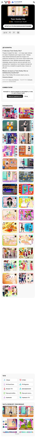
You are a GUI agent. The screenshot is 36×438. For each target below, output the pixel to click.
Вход (26, 96)
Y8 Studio (29, 79)
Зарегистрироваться (15, 96)
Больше (17, 433)
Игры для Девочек (14, 79)
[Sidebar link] (2, 2)
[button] (8, 77)
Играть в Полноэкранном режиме (18, 26)
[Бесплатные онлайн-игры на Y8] (7, 2)
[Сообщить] (14, 32)
